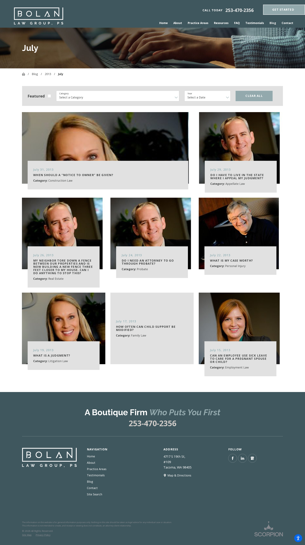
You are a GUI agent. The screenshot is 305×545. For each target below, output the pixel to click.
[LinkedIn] (242, 458)
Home (91, 456)
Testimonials (96, 475)
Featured (36, 96)
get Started (283, 9)
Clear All (254, 96)
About (91, 463)
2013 (48, 74)
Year (189, 93)
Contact (92, 488)
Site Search (94, 494)
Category (64, 93)
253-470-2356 (239, 10)
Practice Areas (96, 469)
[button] (298, 538)
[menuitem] (165, 23)
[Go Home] (25, 74)
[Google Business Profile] (252, 458)
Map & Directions (179, 475)
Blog (35, 74)
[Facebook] (232, 458)
